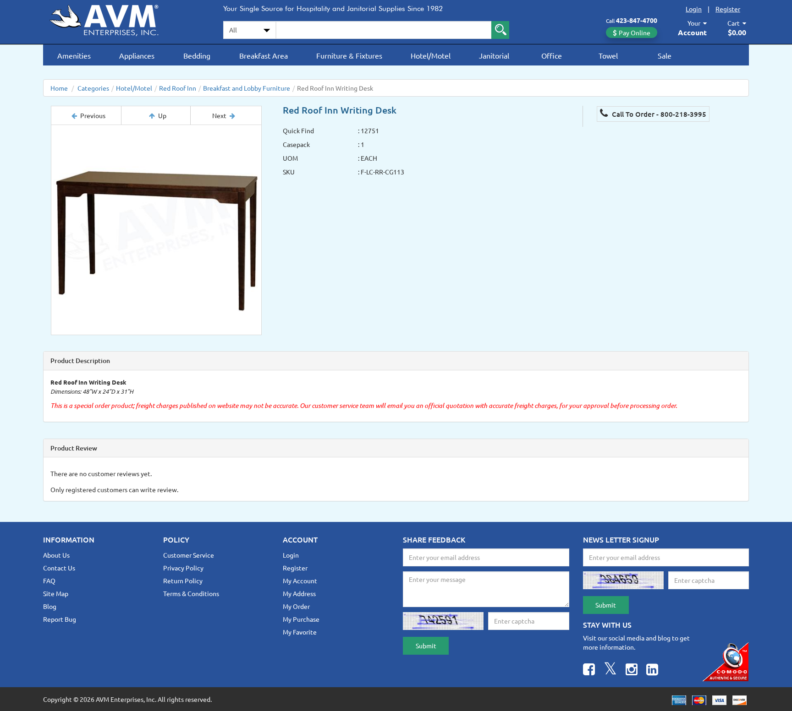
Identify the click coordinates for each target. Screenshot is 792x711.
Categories (93, 88)
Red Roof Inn (177, 88)
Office (551, 55)
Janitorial (494, 55)
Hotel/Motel (431, 55)
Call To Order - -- (658, 114)
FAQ (49, 580)
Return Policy (183, 580)
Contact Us (59, 568)
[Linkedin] (652, 670)
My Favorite (300, 632)
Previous (92, 115)
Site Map (55, 593)
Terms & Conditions (191, 593)
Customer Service (188, 555)
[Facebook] (589, 670)
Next (219, 115)
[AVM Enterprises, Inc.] (112, 19)
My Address (299, 593)
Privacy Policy (183, 568)
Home (59, 88)
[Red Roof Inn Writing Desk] (156, 230)
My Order (296, 606)
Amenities (74, 55)
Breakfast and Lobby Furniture (246, 88)
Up (162, 115)
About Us (56, 555)
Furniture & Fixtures (349, 55)
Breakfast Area (263, 55)
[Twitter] (610, 670)
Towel (608, 55)
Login (694, 9)
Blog (49, 606)
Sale (664, 55)
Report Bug (59, 619)
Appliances (136, 55)
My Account (300, 580)
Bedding (196, 55)
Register (727, 9)
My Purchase (301, 619)
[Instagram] (632, 670)
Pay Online (634, 32)
